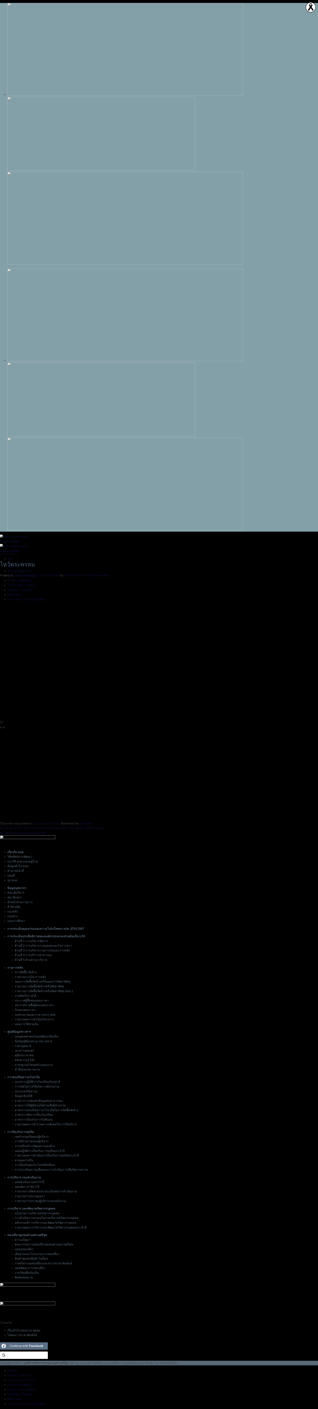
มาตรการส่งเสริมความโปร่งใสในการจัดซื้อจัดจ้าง (46, 1110)
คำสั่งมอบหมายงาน (27, 1069)
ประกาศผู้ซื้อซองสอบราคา (32, 1000)
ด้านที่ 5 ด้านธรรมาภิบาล (31, 959)
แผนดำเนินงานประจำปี (29, 1182)
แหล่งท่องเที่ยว (24, 1249)
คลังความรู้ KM (24, 1060)
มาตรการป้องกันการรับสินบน (33, 1119)
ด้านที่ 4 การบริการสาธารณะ (33, 955)
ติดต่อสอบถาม (24, 1277)
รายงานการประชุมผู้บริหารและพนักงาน (40, 1201)
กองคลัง (12, 911)
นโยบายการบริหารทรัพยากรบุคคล (37, 1213)
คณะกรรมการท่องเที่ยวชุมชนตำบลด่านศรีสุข (44, 1244)
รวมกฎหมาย (23, 1045)
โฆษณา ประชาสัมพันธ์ (22, 1335)
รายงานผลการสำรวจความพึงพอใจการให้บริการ (46, 1124)
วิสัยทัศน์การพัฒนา (19, 856)
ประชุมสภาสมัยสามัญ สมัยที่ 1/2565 (23, 832)
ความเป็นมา (23, 1239)
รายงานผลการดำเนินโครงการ (34, 1019)
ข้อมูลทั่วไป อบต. (18, 866)
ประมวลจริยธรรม (26, 1091)
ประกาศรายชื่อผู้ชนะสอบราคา (34, 1005)
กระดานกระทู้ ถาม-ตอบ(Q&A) (26, 1403)
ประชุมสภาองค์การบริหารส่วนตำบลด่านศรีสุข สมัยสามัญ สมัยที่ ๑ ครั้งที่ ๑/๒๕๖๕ (52, 828)
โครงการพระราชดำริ (21, 1389)
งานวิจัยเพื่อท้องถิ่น (27, 1272)
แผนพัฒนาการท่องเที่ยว (30, 1268)
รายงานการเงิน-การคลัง (30, 977)
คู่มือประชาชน (24, 1055)
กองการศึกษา (16, 921)
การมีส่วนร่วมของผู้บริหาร (32, 1141)
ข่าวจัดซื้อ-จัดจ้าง (26, 972)
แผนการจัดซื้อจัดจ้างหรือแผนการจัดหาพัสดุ (42, 981)
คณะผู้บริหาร (15, 892)
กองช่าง (12, 916)
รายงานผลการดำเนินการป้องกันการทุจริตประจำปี (47, 1155)
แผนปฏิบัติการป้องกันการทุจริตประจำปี (40, 1150)
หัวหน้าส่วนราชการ (20, 902)
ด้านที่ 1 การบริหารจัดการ (31, 941)
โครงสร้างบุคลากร (19, 571)
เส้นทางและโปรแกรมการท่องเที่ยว (37, 1254)
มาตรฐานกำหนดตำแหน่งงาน (34, 1064)
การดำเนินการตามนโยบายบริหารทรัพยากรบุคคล (47, 1217)
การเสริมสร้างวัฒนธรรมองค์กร (35, 1146)
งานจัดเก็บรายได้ (25, 995)
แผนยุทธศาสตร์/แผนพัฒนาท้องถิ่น (36, 1036)
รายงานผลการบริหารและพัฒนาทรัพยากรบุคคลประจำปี (50, 1227)
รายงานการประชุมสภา (30, 1196)
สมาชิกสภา (14, 897)
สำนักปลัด (13, 906)
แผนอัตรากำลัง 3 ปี (27, 1186)
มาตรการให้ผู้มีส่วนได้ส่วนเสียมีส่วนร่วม (40, 1105)
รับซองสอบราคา (25, 1009)
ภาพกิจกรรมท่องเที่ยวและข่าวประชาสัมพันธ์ (43, 1263)
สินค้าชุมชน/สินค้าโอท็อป (31, 1258)
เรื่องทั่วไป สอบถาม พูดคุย (23, 1330)
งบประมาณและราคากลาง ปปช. (35, 1014)
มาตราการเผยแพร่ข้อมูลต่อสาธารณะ (39, 1100)
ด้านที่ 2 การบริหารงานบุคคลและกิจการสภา (43, 945)
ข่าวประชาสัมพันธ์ (19, 1384)
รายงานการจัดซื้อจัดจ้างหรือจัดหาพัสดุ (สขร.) (44, 991)
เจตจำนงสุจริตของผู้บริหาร (32, 1136)
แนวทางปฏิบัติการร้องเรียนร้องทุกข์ (37, 1081)
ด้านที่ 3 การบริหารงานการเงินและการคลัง (42, 950)
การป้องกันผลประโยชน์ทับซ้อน (35, 1164)
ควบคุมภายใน (24, 1160)
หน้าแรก (12, 1370)
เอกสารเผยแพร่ (24, 1050)
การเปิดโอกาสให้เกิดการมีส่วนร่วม (37, 1086)
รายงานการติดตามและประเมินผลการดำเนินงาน (46, 1191)
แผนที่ (11, 875)
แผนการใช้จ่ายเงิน (26, 1024)
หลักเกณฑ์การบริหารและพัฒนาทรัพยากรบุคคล (45, 1222)
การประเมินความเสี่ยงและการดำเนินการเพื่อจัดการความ (51, 1169)
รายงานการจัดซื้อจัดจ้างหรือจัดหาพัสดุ (39, 986)
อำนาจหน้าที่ (15, 870)
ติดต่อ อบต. (14, 1399)
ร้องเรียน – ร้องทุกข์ (20, 1394)
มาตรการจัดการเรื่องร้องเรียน (34, 1114)
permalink (86, 823)
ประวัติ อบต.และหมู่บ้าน (22, 861)
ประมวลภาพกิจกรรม (9, 553)
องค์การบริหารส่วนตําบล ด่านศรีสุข (87, 575)
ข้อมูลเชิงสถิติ (23, 1096)
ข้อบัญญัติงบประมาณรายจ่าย (33, 1041)
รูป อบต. (12, 880)
